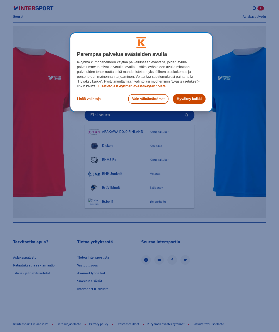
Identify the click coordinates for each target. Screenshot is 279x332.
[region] (141, 72)
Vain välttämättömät (148, 99)
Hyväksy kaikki (189, 99)
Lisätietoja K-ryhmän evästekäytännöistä (131, 86)
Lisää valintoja (89, 99)
